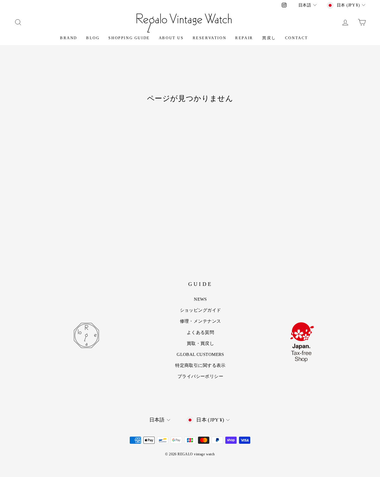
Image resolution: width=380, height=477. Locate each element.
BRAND (68, 38)
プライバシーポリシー (200, 376)
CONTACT (296, 38)
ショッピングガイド (200, 310)
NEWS (200, 299)
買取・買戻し (200, 343)
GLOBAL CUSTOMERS (200, 354)
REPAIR (244, 38)
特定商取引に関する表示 (200, 365)
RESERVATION (210, 38)
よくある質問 (200, 332)
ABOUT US (171, 38)
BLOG (92, 38)
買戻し (269, 38)
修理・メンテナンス (200, 321)
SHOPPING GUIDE (129, 38)
